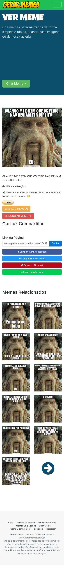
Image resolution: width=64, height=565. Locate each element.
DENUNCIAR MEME (17, 215)
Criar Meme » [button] (16, 83)
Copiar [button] (55, 243)
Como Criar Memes (20, 529)
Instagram (51, 529)
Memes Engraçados (26, 525)
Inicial (11, 522)
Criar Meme (45, 525)
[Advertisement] (32, 59)
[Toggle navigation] (57, 4)
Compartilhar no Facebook (32, 251)
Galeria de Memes (26, 522)
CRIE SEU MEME (15, 208)
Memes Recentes (47, 522)
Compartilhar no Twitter (33, 258)
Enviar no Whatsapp (33, 272)
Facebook (38, 529)
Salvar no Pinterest (33, 265)
